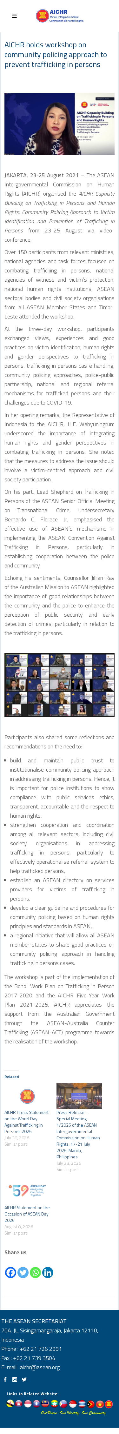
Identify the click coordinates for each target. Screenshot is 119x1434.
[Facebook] (10, 1268)
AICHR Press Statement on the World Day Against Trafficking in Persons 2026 (26, 1122)
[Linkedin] (47, 1268)
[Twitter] (23, 1268)
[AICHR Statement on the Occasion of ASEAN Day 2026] (27, 1191)
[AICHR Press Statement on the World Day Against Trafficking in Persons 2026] (27, 1096)
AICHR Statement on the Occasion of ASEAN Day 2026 (27, 1213)
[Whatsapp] (35, 1268)
